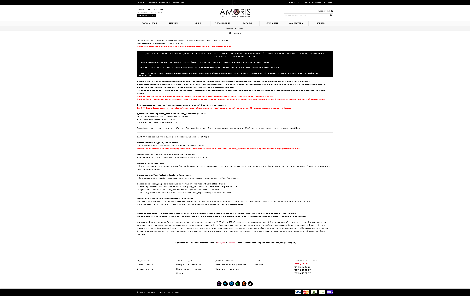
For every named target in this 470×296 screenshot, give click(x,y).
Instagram (221, 243)
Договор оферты (224, 260)
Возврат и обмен (145, 269)
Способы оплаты (145, 265)
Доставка (239, 28)
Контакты (259, 265)
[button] (308, 11)
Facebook (232, 243)
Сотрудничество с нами (227, 269)
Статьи (179, 273)
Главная (229, 28)
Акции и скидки (184, 260)
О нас (257, 260)
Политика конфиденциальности (231, 265)
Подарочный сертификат (189, 265)
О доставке (143, 260)
